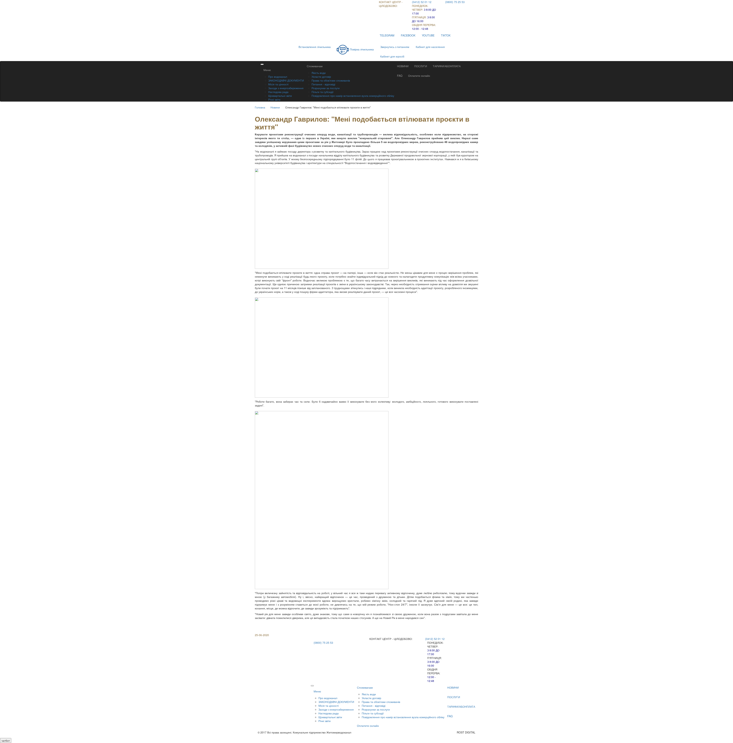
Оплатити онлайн (419, 76)
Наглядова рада (278, 92)
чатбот (6, 740)
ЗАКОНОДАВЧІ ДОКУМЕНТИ (286, 80)
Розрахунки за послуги (326, 88)
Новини (275, 107)
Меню (267, 70)
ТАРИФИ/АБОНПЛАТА (447, 66)
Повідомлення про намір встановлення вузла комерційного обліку (353, 96)
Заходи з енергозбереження (286, 88)
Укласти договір (321, 76)
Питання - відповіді (323, 84)
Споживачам (315, 66)
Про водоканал (277, 76)
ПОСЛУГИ (420, 66)
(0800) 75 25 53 (455, 2)
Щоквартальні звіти (280, 96)
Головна (260, 107)
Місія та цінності (278, 84)
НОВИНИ (402, 66)
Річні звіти (274, 99)
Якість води (319, 73)
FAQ (399, 76)
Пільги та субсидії (322, 92)
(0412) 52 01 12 (421, 2)
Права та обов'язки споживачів (331, 80)
